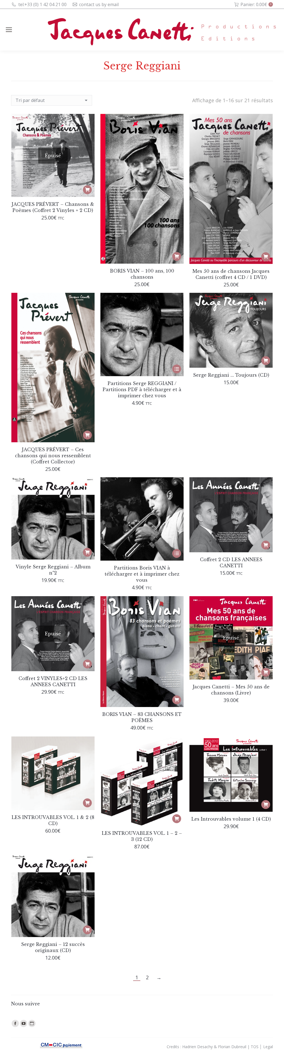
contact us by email (99, 4)
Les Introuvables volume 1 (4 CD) (231, 819)
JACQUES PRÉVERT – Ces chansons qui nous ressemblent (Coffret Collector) (53, 455)
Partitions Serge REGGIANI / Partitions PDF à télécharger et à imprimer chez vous (142, 389)
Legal (268, 1046)
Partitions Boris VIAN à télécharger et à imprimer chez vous (142, 574)
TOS (254, 1046)
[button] (176, 256)
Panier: (255, 4)
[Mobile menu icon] (9, 29)
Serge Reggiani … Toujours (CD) (231, 375)
